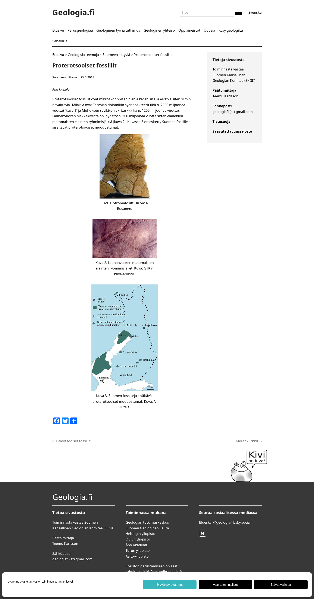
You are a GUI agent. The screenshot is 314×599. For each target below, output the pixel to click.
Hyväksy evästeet (170, 584)
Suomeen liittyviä (116, 54)
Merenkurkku (247, 441)
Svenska (255, 12)
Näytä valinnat (281, 584)
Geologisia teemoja (83, 54)
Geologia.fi (73, 12)
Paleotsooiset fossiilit (71, 441)
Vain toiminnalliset (225, 584)
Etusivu (58, 54)
